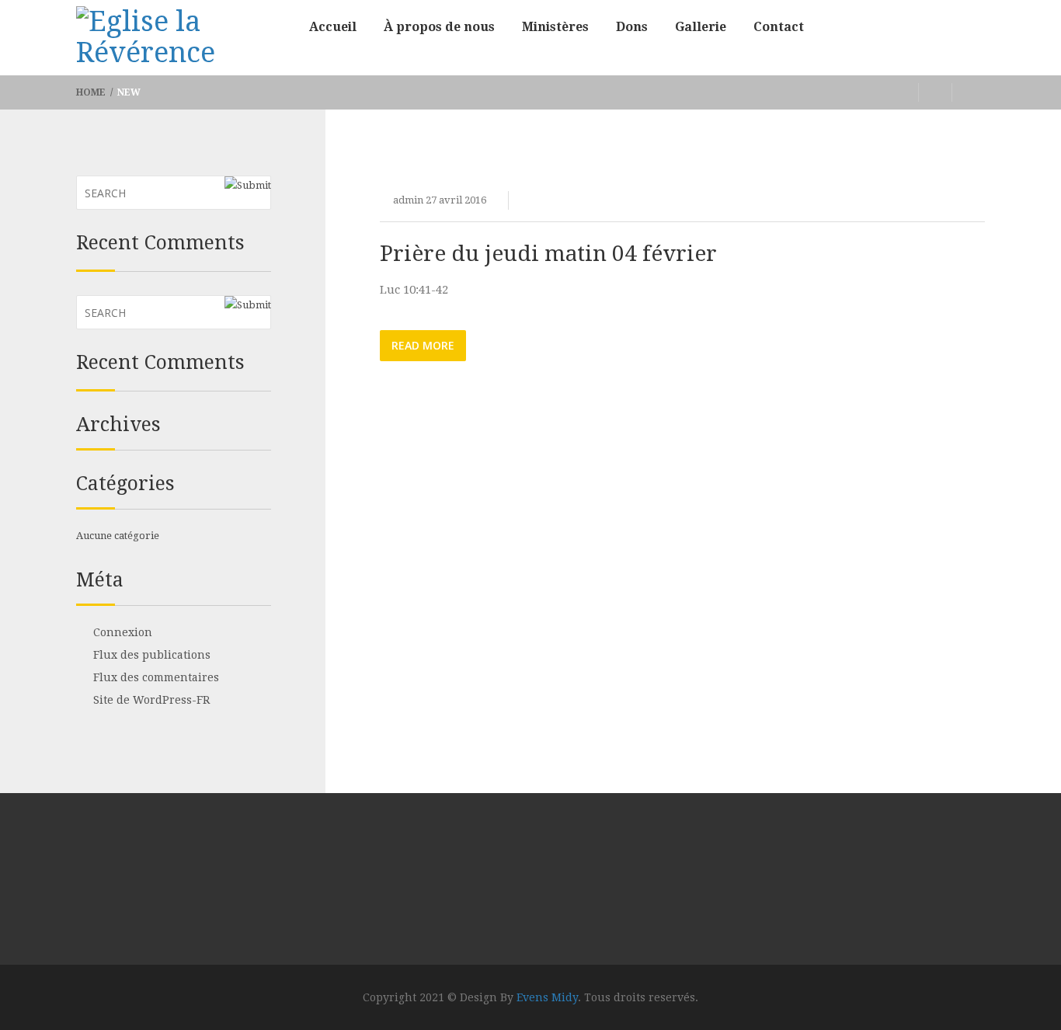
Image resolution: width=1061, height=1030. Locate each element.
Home (92, 92)
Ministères (555, 26)
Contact (778, 26)
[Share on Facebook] (902, 92)
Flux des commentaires (156, 677)
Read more (422, 345)
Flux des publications (151, 655)
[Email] (968, 92)
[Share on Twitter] (935, 92)
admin (408, 200)
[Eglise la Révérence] (181, 38)
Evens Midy (547, 997)
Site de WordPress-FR (151, 700)
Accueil (333, 26)
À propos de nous (439, 26)
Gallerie (700, 26)
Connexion (122, 632)
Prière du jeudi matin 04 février (548, 253)
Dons (632, 26)
